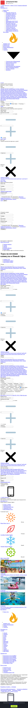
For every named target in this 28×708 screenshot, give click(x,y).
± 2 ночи (4, 137)
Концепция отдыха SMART (9, 657)
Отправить (3, 229)
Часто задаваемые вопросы (12, 67)
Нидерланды (3, 95)
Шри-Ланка (12, 30)
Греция (6, 91)
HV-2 (18, 395)
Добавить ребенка (5, 177)
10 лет (3, 180)
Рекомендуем (6, 45)
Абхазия (11, 12)
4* (7, 395)
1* (11, 395)
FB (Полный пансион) (10, 470)
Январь (6, 546)
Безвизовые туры (7, 670)
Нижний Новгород (8, 268)
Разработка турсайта (8, 686)
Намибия (25, 93)
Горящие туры (6, 259)
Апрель (5, 558)
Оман (8, 95)
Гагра (3, 103)
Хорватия (19, 97)
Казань (2, 268)
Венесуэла (16, 90)
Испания (7, 92)
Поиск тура (6, 10)
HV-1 (16, 395)
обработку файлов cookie (14, 703)
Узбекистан (11, 29)
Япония (17, 98)
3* (8, 395)
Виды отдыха (6, 46)
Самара (24, 268)
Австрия (6, 88)
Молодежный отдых (8, 509)
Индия (16, 91)
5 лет (17, 178)
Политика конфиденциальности (8, 689)
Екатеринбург (21, 267)
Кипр (10, 17)
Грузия (10, 15)
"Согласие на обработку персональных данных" (13, 198)
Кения (17, 92)
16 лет (20, 354)
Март (2, 558)
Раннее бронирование (8, 47)
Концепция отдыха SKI (8, 661)
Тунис (10, 27)
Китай (11, 18)
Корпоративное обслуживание (13, 66)
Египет (10, 16)
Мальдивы (12, 22)
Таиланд (11, 26)
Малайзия (10, 93)
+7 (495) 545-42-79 (5, 5)
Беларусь (7, 90)
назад (2, 138)
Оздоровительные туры (8, 672)
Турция (11, 28)
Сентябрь (3, 534)
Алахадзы (10, 383)
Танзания (12, 96)
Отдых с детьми (7, 504)
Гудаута (8, 103)
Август (8, 523)
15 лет (17, 354)
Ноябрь (11, 534)
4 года (14, 178)
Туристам (5, 49)
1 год (5, 178)
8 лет (25, 178)
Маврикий (12, 21)
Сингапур (3, 96)
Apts (13, 395)
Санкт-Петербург (8, 267)
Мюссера (17, 387)
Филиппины (3, 97)
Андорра (17, 88)
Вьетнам (21, 90)
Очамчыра (15, 388)
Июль (5, 523)
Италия (11, 92)
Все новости (3, 609)
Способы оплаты (10, 65)
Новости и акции (10, 63)
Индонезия (21, 91)
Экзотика (5, 671)
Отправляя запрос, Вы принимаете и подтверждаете (13, 198)
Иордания (3, 92)
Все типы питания (5, 469)
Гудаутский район (19, 384)
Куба (7, 20)
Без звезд (25, 395)
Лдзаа (7, 387)
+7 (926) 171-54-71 (13, 5)
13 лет (12, 354)
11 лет (6, 354)
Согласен (14, 706)
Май (8, 558)
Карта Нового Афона (8, 262)
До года (2, 178)
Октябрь (7, 534)
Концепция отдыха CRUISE (9, 660)
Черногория (24, 97)
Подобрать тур (4, 8)
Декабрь (2, 546)
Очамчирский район (7, 388)
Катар (14, 92)
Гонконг (2, 91)
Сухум (7, 105)
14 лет (14, 354)
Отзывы (5, 48)
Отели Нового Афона (8, 260)
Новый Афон (14, 103)
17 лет (23, 354)
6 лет (20, 178)
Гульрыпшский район (12, 386)
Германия (25, 90)
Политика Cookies (16, 690)
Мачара (12, 387)
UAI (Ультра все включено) (13, 474)
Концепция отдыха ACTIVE (9, 658)
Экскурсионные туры (8, 507)
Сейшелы (11, 24)
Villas (21, 395)
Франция (14, 97)
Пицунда (22, 388)
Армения (11, 13)
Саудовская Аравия (17, 95)
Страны (5, 11)
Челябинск (3, 269)
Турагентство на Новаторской (13, 61)
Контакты (8, 69)
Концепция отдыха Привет (9, 659)
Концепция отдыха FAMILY (9, 655)
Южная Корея (12, 98)
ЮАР (7, 98)
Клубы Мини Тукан (8, 663)
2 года (8, 178)
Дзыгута (21, 386)
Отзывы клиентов (10, 68)
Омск (21, 268)
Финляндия (9, 97)
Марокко (20, 93)
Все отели (3, 395)
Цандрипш (17, 391)
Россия (10, 23)
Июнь (2, 523)
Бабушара (16, 383)
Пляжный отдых (7, 505)
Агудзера (4, 383)
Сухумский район (18, 390)
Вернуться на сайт (5, 242)
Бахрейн (2, 90)
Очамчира (21, 103)
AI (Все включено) (13, 469)
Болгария (11, 90)
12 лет (9, 354)
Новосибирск (16, 268)
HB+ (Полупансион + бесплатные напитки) (14, 473)
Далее (2, 106)
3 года (11, 178)
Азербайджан (12, 88)
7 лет (23, 178)
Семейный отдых (7, 508)
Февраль (10, 546)
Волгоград (15, 267)
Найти (2, 355)
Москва (2, 267)
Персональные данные (11, 62)
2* (10, 395)
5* (6, 395)
